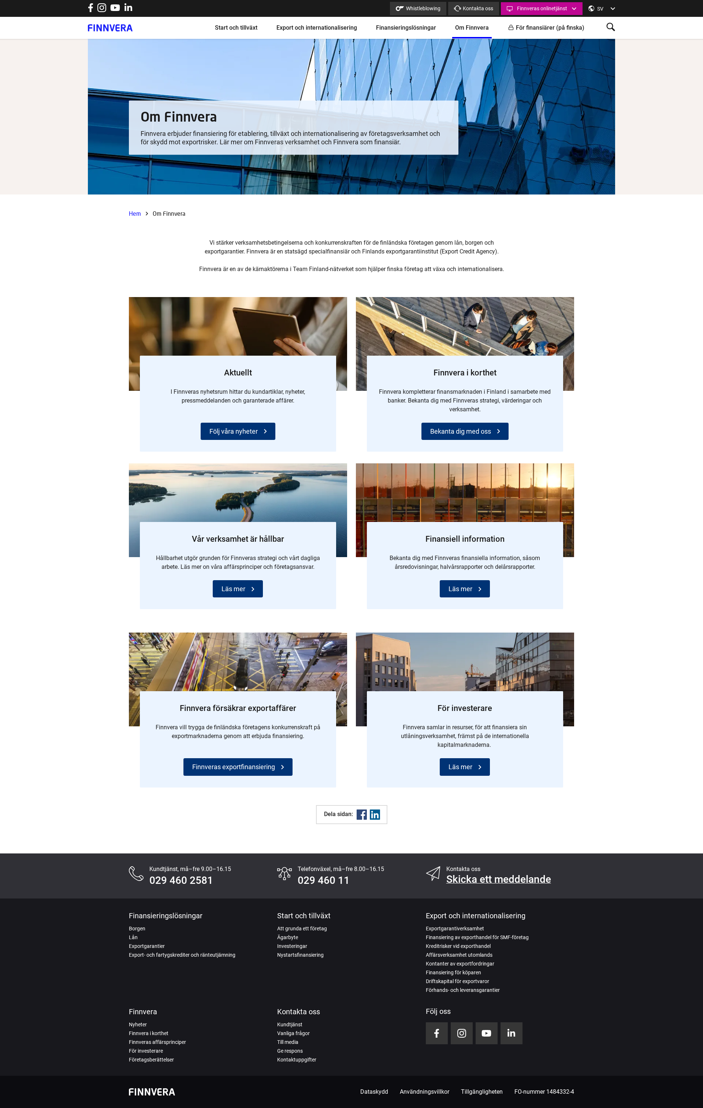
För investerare (146, 1051)
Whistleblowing (423, 8)
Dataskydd (374, 1091)
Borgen (137, 928)
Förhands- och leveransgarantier (463, 990)
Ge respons (290, 1051)
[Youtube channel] (115, 10)
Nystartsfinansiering (300, 955)
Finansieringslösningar (406, 27)
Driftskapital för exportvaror (457, 981)
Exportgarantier (147, 946)
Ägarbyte (287, 937)
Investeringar (292, 946)
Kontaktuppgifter (296, 1060)
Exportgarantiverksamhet (455, 928)
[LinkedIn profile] (128, 10)
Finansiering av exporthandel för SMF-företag (477, 937)
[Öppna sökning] (610, 28)
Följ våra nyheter (233, 431)
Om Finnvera (472, 27)
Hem (135, 213)
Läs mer (233, 589)
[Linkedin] (375, 814)
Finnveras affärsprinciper (157, 1042)
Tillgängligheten (482, 1091)
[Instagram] (101, 10)
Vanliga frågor (293, 1033)
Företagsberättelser (151, 1060)
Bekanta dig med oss (460, 431)
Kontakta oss (478, 8)
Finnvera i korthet (148, 1033)
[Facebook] (362, 814)
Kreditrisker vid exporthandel (458, 946)
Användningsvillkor (424, 1091)
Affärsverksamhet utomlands (459, 955)
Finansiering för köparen (453, 972)
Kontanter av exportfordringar (460, 964)
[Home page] (110, 28)
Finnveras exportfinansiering (233, 767)
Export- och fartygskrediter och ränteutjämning (182, 955)
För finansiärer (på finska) (550, 27)
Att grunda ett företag (302, 928)
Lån (133, 937)
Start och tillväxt (236, 27)
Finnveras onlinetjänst (542, 8)
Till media (287, 1042)
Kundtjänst (289, 1024)
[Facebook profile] (90, 10)
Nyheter (138, 1024)
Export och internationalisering (316, 27)
